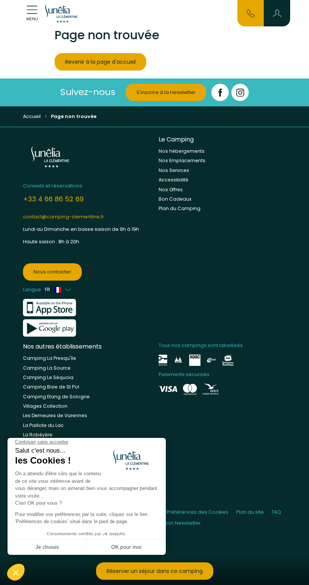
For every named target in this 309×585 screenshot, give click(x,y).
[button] (277, 13)
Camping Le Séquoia (48, 377)
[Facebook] (220, 92)
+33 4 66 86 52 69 (53, 199)
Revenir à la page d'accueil (100, 62)
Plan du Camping (179, 208)
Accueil (32, 116)
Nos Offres (171, 189)
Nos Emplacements (182, 160)
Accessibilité (173, 180)
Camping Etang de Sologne (56, 396)
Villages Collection (45, 406)
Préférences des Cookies (197, 512)
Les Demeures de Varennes (55, 415)
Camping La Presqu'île (49, 358)
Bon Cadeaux (175, 199)
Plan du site (250, 512)
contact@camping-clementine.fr (63, 216)
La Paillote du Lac (43, 425)
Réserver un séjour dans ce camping (155, 571)
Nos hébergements (182, 151)
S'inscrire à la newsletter (166, 92)
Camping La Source (46, 368)
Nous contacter (52, 272)
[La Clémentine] (62, 13)
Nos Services (174, 170)
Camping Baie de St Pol (51, 387)
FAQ (276, 512)
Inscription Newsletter (174, 523)
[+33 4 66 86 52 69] (251, 13)
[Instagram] (240, 92)
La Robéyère (37, 434)
